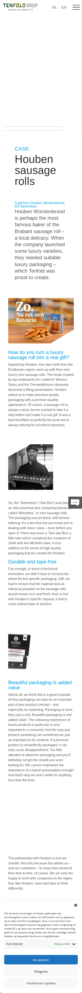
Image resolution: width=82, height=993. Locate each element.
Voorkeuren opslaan (41, 983)
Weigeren (41, 971)
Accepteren (41, 960)
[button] (76, 905)
